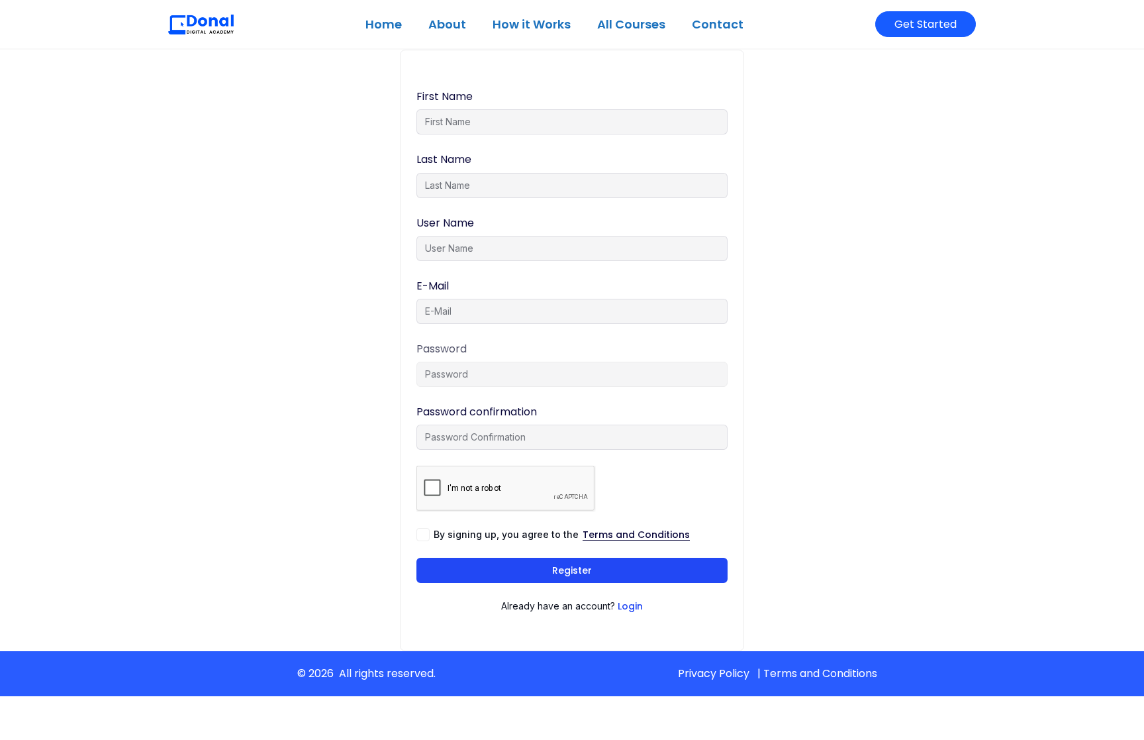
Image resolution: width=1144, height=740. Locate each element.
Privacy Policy (713, 673)
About (447, 24)
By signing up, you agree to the (562, 534)
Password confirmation (476, 411)
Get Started (925, 24)
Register (572, 570)
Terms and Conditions (636, 534)
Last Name (443, 159)
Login (630, 606)
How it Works (532, 24)
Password (441, 348)
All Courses (631, 24)
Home (383, 24)
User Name (445, 223)
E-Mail (432, 285)
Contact (717, 24)
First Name (444, 96)
